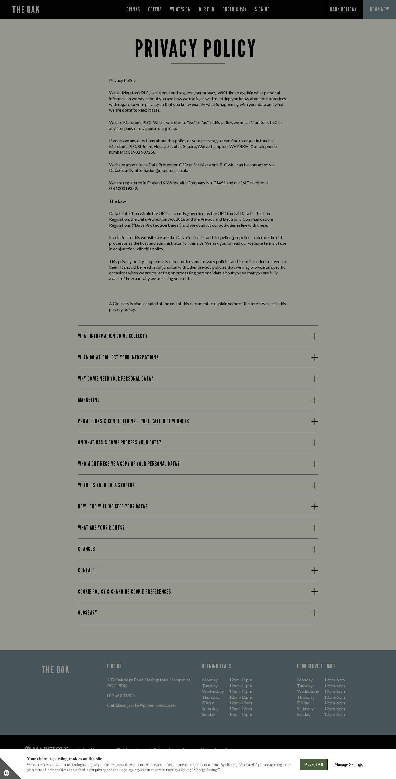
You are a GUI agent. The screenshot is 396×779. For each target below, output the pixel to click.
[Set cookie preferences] (11, 768)
